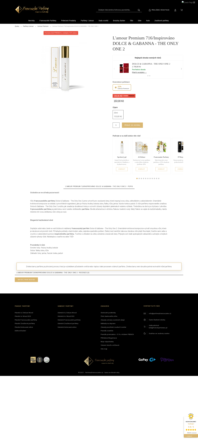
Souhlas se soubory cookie (159, 333)
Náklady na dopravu (108, 323)
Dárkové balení (20, 331)
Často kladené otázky (157, 320)
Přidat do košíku (132, 125)
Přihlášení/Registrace (109, 338)
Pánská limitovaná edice (24, 327)
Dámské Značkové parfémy (68, 323)
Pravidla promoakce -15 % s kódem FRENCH (117, 334)
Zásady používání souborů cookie (113, 327)
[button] (137, 178)
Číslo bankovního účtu (109, 316)
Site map (104, 349)
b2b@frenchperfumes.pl (158, 328)
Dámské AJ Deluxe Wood (67, 313)
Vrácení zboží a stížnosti (110, 345)
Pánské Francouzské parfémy (26, 320)
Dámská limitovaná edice (67, 327)
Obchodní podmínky (108, 313)
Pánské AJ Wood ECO (23, 316)
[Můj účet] (175, 10)
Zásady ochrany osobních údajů (113, 320)
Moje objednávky (107, 342)
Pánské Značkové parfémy (25, 323)
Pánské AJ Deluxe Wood (24, 313)
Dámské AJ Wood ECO (66, 316)
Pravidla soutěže (107, 331)
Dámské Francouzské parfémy (69, 320)
